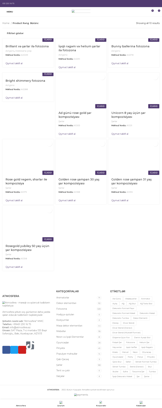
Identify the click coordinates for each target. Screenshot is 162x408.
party (130, 357)
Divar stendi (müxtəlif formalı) (126, 332)
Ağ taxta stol (146, 303)
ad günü (116, 298)
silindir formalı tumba (145, 362)
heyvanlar (117, 347)
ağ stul (132, 303)
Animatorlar (62, 297)
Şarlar (61, 121)
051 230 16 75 (8, 3)
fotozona (130, 342)
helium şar (144, 342)
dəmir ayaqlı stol (142, 337)
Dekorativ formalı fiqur (123, 308)
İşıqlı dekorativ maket (122, 376)
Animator (145, 298)
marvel (125, 352)
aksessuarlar (131, 298)
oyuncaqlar (117, 357)
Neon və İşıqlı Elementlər (70, 336)
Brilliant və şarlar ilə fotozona (27, 46)
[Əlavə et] (102, 77)
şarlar (147, 376)
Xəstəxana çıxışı (23, 51)
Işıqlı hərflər (131, 347)
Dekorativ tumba (120, 318)
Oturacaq (146, 352)
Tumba (152, 371)
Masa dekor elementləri (69, 325)
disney (115, 323)
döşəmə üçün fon (121, 337)
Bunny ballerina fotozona (130, 46)
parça (140, 357)
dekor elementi (140, 318)
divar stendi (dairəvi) (122, 328)
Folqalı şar (117, 342)
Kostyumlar (62, 320)
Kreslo (115, 352)
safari (128, 362)
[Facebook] (6, 350)
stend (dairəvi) (136, 366)
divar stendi (128, 323)
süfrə (125, 371)
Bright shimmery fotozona (25, 80)
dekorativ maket (147, 313)
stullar (115, 371)
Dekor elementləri (66, 303)
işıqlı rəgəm (147, 347)
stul (150, 366)
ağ (123, 303)
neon (135, 352)
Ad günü (10, 51)
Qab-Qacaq (62, 359)
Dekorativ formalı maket (123, 313)
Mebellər (61, 331)
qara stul (116, 362)
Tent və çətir (63, 370)
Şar (138, 376)
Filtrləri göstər (15, 33)
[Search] (145, 12)
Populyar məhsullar (66, 353)
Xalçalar (60, 376)
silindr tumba (118, 366)
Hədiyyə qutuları (65, 314)
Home (6, 23)
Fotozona (61, 308)
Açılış (114, 303)
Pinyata (60, 348)
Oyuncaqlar (62, 342)
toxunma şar (138, 371)
